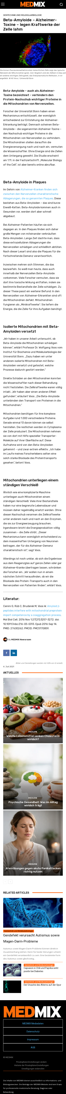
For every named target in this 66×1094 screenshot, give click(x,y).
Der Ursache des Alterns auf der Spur (42, 985)
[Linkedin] (14, 653)
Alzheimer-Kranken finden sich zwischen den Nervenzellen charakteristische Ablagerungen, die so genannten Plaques (30, 194)
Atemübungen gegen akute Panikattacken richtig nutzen (33, 870)
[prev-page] (5, 882)
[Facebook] (6, 653)
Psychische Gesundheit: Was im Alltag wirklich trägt (33, 804)
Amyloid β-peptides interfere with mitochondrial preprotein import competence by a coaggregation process (32, 611)
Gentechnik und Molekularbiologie (22, 15)
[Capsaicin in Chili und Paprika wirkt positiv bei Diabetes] (12, 970)
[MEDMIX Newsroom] (5, 639)
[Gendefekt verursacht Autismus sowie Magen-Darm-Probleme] (33, 913)
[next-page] (10, 882)
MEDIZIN (32, 732)
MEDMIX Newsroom (21, 639)
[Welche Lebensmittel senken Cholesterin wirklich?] (33, 710)
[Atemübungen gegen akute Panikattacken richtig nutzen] (33, 843)
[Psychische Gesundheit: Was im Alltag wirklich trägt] (33, 776)
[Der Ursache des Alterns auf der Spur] (12, 987)
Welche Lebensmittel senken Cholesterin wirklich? (33, 737)
